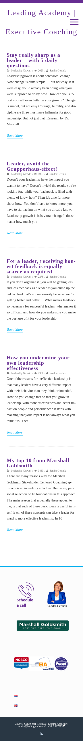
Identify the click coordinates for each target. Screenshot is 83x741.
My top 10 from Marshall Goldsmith (38, 462)
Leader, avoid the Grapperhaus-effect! (32, 166)
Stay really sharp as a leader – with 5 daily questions (33, 60)
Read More (15, 135)
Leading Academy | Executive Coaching (41, 22)
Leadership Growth (21, 70)
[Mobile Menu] (74, 22)
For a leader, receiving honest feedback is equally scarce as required (41, 266)
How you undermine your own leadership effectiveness (38, 363)
